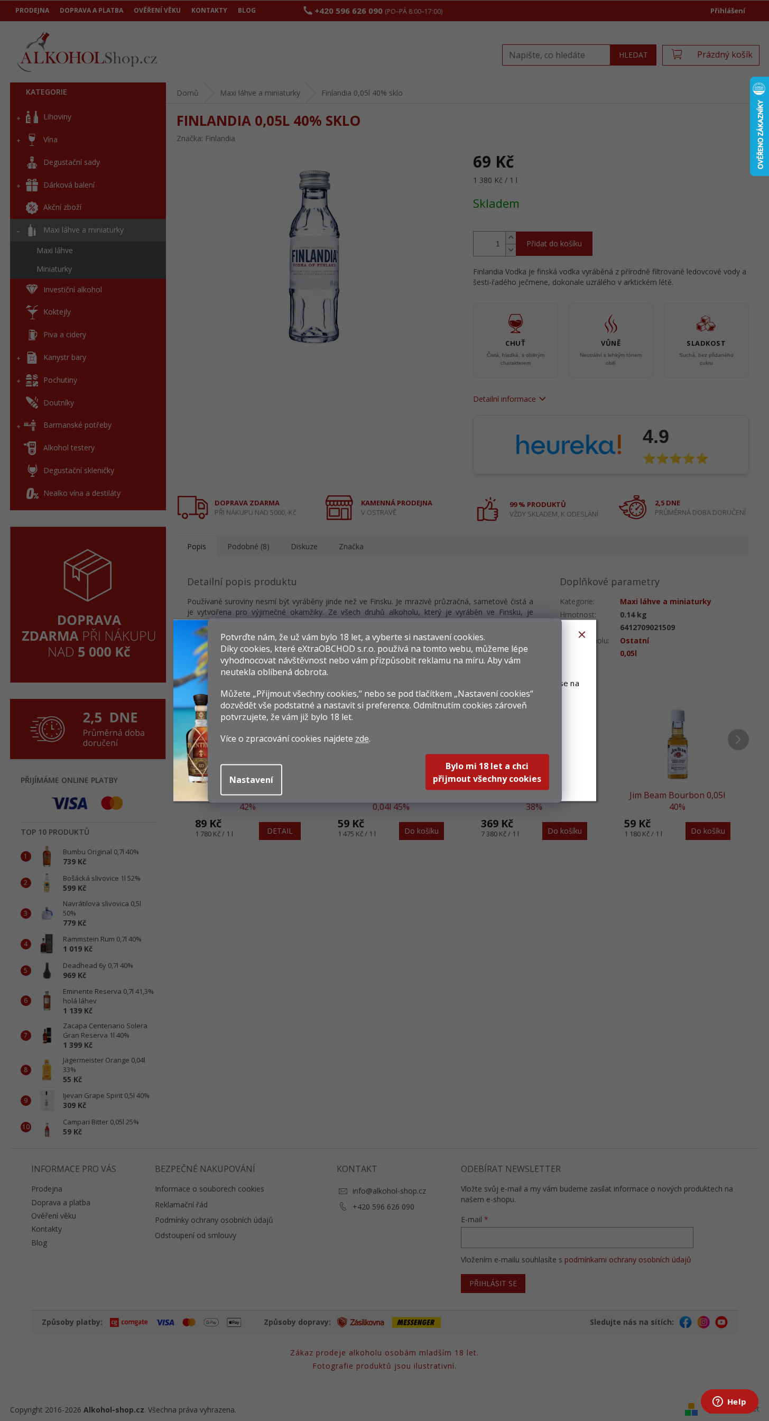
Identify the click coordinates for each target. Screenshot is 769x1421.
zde (362, 738)
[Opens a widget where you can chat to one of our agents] (729, 1402)
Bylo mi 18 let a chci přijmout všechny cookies (487, 772)
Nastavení (251, 780)
